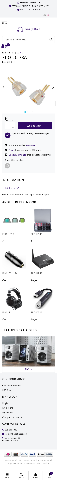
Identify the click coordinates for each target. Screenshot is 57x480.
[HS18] (14, 220)
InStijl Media (43, 463)
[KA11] (43, 298)
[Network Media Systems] (28, 30)
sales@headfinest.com (16, 434)
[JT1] (14, 298)
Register (6, 403)
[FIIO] (28, 351)
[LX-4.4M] (14, 259)
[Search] (51, 39)
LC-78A (20, 53)
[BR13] (43, 259)
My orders (7, 407)
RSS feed (7, 390)
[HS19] (43, 220)
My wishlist (8, 412)
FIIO (10, 62)
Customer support (11, 385)
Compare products (12, 417)
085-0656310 (10, 430)
